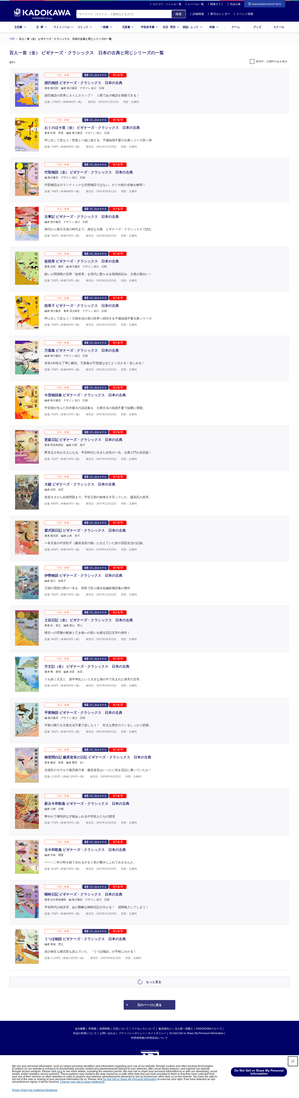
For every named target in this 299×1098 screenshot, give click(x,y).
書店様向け (165, 1028)
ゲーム (236, 27)
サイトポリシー (157, 1033)
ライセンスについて (143, 1028)
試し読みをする (98, 75)
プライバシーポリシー (132, 1033)
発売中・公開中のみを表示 (271, 61)
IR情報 (92, 1028)
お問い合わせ (108, 1033)
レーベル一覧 (196, 4)
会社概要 (80, 1028)
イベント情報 (244, 14)
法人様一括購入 (184, 1028)
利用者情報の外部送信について (149, 1037)
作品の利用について (85, 1033)
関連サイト (216, 4)
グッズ (257, 27)
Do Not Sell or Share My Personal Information (196, 1033)
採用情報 (104, 1028)
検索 (179, 14)
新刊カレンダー (220, 14)
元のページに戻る (149, 1005)
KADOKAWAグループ (209, 1028)
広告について (121, 1028)
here (59, 1071)
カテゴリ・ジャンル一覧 (167, 4)
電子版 (117, 75)
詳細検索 (198, 14)
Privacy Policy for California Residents (34, 1090)
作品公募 (235, 4)
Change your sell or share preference (82, 1082)
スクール (278, 27)
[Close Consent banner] (293, 1061)
